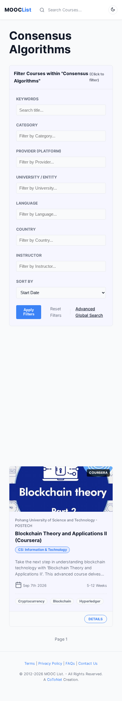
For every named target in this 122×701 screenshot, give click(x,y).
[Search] (42, 10)
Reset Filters (56, 312)
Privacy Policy (50, 663)
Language (27, 203)
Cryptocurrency (31, 601)
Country (26, 229)
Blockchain (62, 601)
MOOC (18, 9)
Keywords (27, 99)
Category (27, 125)
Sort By (24, 281)
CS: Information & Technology (42, 549)
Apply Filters (28, 312)
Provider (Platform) (38, 151)
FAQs (70, 663)
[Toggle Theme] (112, 9)
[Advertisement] (61, 396)
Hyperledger (89, 601)
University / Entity (36, 177)
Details (96, 619)
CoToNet (54, 679)
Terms (29, 663)
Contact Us (88, 663)
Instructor (29, 255)
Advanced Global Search (89, 312)
